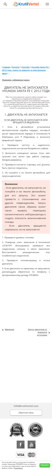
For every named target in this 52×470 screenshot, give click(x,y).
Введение (9, 329)
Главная (6, 67)
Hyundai (25, 67)
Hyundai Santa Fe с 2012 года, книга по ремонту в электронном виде (26, 70)
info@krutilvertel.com (26, 406)
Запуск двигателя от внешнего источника (37, 332)
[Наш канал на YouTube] (31, 445)
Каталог (16, 67)
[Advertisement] (26, 36)
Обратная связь (26, 412)
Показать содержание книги (16, 80)
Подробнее (18, 468)
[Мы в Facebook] (21, 445)
